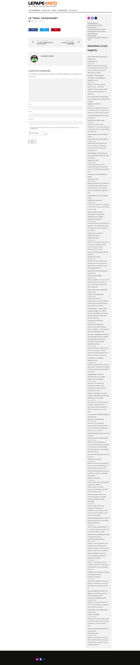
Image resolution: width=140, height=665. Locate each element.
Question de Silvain (93, 523)
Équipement (62, 10)
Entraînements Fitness (95, 31)
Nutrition (46, 10)
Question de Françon (94, 257)
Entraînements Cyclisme (98, 29)
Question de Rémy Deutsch (96, 539)
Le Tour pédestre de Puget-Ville (45, 43)
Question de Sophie (94, 478)
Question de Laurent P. (95, 219)
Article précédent (42, 40)
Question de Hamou (94, 344)
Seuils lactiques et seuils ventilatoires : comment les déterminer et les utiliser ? (96, 214)
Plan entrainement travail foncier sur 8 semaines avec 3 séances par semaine (98, 99)
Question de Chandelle (95, 275)
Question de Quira (93, 238)
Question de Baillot (93, 614)
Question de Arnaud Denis (96, 294)
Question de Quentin (94, 558)
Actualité (73, 10)
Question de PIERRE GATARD (97, 598)
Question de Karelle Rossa (96, 419)
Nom (29, 104)
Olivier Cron (33, 21)
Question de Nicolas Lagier (96, 120)
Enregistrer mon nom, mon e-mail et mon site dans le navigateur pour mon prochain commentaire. (54, 128)
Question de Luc (93, 61)
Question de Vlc (92, 360)
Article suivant (69, 40)
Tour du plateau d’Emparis (67, 43)
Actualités (91, 37)
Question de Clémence (95, 200)
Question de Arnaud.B (94, 459)
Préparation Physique (101, 37)
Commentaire (32, 76)
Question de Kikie (93, 633)
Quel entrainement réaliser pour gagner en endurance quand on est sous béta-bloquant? (98, 593)
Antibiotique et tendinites (95, 358)
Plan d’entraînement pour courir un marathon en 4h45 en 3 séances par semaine (98, 473)
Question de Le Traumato (95, 379)
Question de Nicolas (94, 577)
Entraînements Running (95, 25)
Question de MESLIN (94, 104)
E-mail (30, 111)
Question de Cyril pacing (95, 320)
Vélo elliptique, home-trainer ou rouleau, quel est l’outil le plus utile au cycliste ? (98, 155)
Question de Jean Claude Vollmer (98, 139)
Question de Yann (93, 160)
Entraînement (35, 10)
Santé (54, 10)
